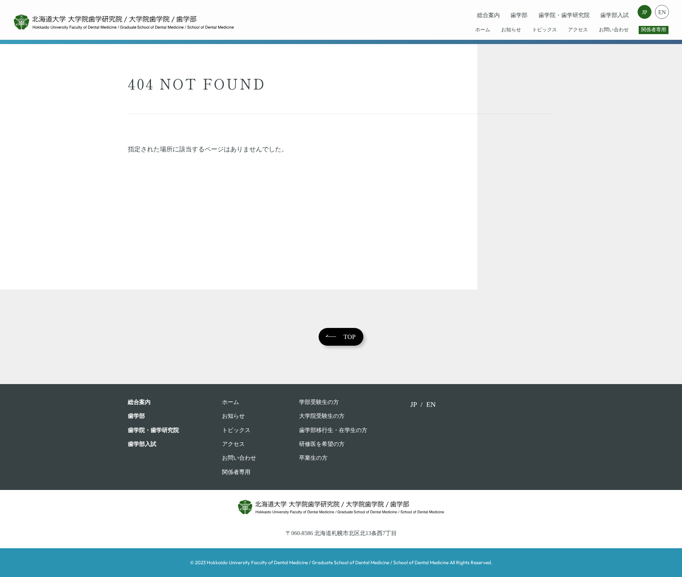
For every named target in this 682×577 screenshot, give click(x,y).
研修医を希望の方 (322, 444)
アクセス (578, 29)
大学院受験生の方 (322, 416)
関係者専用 (653, 29)
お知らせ (511, 29)
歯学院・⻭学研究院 (564, 15)
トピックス (544, 29)
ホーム (482, 29)
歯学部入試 (614, 15)
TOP (349, 336)
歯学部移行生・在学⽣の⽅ (333, 430)
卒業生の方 (313, 458)
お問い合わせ (614, 29)
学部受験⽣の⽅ (319, 402)
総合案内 (488, 15)
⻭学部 (518, 15)
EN (662, 12)
